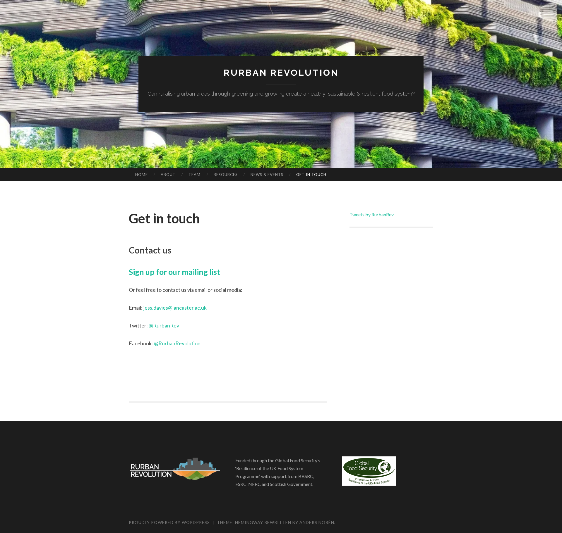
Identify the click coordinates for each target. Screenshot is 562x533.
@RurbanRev (164, 325)
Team (195, 174)
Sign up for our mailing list (174, 272)
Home (141, 174)
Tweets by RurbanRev (371, 214)
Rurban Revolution (281, 73)
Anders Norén (316, 522)
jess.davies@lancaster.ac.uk (175, 307)
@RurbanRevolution (177, 343)
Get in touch (311, 174)
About (168, 174)
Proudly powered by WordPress (169, 522)
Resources (226, 174)
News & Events (267, 174)
